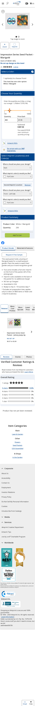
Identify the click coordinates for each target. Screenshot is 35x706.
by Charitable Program (13, 537)
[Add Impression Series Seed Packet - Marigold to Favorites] (3, 11)
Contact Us (5, 483)
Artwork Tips (6, 532)
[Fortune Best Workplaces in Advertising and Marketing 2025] (6, 557)
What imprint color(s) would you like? (17, 173)
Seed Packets (17, 445)
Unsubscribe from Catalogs (11, 511)
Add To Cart (17, 235)
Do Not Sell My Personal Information (15, 502)
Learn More (28, 372)
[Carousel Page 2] (18, 36)
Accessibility (5, 478)
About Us (4, 473)
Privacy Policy (6, 497)
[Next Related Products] (31, 332)
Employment (6, 487)
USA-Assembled (17, 448)
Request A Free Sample (14, 255)
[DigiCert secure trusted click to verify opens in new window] (9, 594)
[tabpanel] (17, 386)
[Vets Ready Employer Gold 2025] (19, 557)
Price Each (21, 116)
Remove (28, 185)
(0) (32, 4)
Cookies (4, 507)
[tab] (8, 248)
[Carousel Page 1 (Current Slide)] (16, 36)
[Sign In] (27, 3)
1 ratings (16, 67)
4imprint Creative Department (12, 527)
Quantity (7, 116)
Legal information (7, 617)
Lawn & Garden (17, 434)
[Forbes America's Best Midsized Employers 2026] (8, 574)
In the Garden (17, 457)
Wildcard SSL (5, 599)
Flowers (17, 442)
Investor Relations (8, 493)
